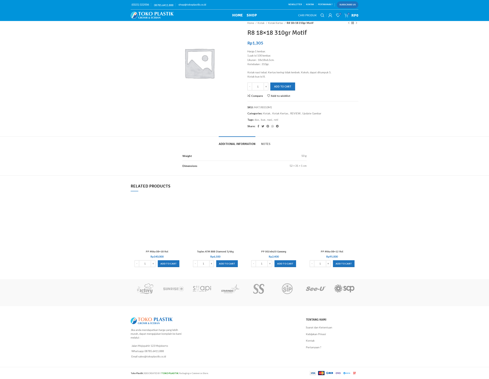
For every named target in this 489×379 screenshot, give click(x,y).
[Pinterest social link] (267, 126)
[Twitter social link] (262, 126)
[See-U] (315, 288)
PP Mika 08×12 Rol (332, 251)
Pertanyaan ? (313, 347)
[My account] (330, 15)
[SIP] (287, 288)
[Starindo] (230, 288)
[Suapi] (202, 288)
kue (263, 119)
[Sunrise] (173, 288)
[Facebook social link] (258, 126)
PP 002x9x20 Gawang (273, 251)
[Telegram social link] (277, 126)
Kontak (310, 340)
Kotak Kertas (276, 22)
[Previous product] (349, 23)
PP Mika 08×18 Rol (157, 251)
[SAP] (344, 288)
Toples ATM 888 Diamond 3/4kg (215, 251)
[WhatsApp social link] (272, 126)
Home (251, 22)
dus (257, 119)
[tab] (237, 142)
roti (276, 119)
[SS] (258, 288)
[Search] (322, 15)
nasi (269, 119)
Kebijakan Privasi (316, 334)
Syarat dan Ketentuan (319, 327)
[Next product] (356, 23)
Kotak (261, 22)
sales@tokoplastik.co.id (152, 356)
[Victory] (145, 288)
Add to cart (282, 86)
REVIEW (295, 113)
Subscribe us (347, 4)
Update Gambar (311, 113)
